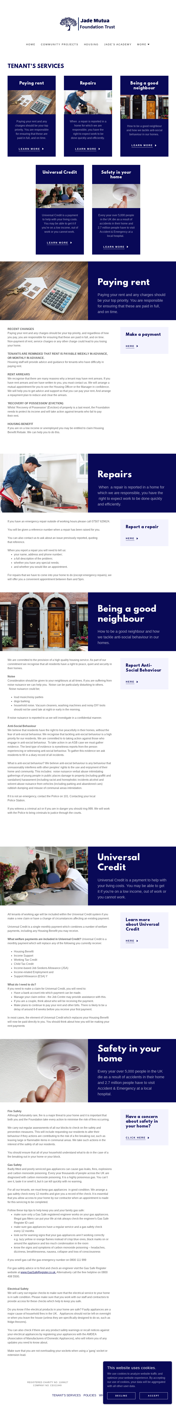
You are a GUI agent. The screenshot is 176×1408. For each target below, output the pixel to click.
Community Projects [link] (60, 44)
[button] (143, 44)
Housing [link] (91, 44)
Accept (153, 1395)
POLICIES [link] (90, 1395)
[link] (88, 23)
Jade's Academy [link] (118, 44)
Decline (121, 1395)
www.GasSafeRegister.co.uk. (38, 1272)
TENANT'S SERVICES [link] (66, 1395)
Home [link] (30, 44)
